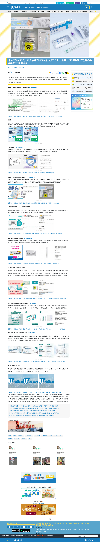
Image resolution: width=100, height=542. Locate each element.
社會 (88, 523)
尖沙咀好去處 (52, 523)
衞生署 (10, 438)
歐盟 (51, 436)
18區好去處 (75, 11)
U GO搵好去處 (61, 3)
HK (15, 3)
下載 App (85, 3)
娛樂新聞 (39, 7)
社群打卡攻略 (70, 3)
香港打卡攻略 (83, 11)
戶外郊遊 (44, 525)
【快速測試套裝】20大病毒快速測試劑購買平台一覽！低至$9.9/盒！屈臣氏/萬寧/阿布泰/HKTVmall (35, 408)
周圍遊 (67, 11)
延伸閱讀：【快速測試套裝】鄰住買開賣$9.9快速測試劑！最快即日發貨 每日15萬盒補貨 (31, 173)
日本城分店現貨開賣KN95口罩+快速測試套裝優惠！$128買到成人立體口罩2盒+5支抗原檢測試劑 (34, 413)
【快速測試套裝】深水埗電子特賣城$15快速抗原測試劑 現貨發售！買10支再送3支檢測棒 (32, 410)
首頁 (9, 68)
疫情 (15, 436)
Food (25, 3)
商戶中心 (77, 3)
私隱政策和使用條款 (41, 535)
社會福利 (50, 525)
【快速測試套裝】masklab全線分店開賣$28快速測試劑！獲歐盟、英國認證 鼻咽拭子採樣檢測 (33, 406)
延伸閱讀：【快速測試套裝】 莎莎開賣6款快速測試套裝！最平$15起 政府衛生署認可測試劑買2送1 (34, 264)
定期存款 (45, 7)
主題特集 (92, 11)
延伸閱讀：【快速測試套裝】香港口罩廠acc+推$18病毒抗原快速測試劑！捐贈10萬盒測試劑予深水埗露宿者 (36, 362)
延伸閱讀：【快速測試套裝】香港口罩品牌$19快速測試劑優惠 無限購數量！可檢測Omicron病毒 (33, 203)
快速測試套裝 (29, 436)
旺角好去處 (83, 523)
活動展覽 (38, 523)
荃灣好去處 (75, 523)
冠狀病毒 (24, 438)
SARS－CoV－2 (58, 436)
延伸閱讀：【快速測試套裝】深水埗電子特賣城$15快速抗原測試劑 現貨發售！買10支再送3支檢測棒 (34, 392)
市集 (43, 523)
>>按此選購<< (33, 87)
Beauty (30, 3)
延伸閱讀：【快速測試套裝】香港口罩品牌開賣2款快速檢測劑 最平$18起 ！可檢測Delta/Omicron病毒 (35, 117)
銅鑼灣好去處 (60, 523)
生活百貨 (21, 68)
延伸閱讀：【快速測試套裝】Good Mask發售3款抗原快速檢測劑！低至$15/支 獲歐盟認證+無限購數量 (35, 233)
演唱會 (9, 11)
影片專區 (60, 11)
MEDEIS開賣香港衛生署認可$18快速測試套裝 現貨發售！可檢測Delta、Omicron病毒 (31, 415)
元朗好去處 (68, 523)
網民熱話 (38, 529)
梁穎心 (12, 72)
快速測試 (37, 436)
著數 (10, 436)
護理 (30, 438)
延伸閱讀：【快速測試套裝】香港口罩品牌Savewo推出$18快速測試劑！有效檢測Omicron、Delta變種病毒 (36, 329)
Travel (20, 3)
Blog (36, 3)
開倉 (46, 523)
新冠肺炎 (21, 436)
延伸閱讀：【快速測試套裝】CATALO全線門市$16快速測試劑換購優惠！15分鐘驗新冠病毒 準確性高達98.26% (37, 299)
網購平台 (17, 438)
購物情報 (14, 68)
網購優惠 (45, 436)
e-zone (41, 3)
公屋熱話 (33, 7)
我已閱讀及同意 (81, 536)
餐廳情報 (38, 525)
